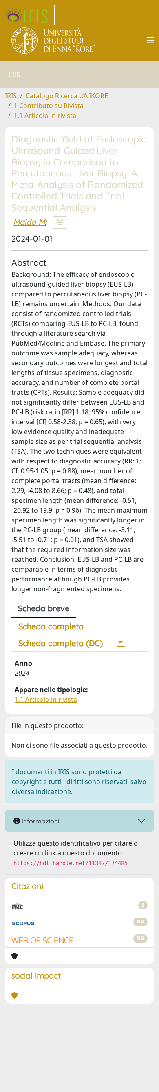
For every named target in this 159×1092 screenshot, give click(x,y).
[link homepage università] (53, 41)
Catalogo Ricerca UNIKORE (67, 95)
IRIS (11, 95)
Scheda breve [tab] (43, 608)
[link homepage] (30, 15)
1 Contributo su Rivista (49, 105)
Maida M (29, 222)
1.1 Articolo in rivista (45, 115)
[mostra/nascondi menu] (150, 40)
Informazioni (39, 821)
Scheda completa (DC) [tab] (60, 643)
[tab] (121, 643)
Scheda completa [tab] (51, 626)
